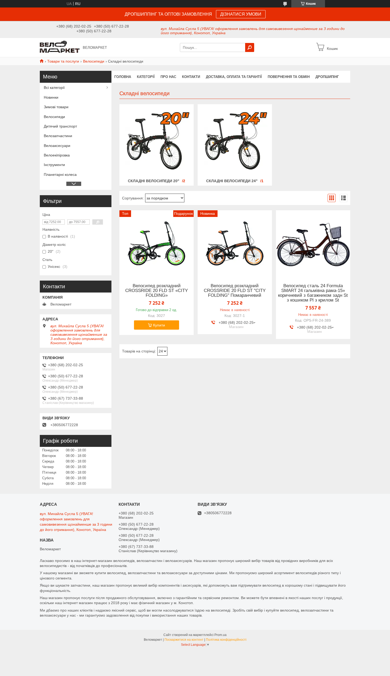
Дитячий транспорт (60, 126)
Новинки (51, 97)
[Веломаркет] (60, 47)
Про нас (168, 77)
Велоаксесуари (57, 145)
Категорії (146, 77)
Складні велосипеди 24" (232, 181)
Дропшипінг (327, 77)
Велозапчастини (58, 136)
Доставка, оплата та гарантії (234, 77)
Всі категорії (54, 87)
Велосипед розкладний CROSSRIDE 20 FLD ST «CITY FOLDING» (156, 291)
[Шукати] (249, 47)
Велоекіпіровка (57, 155)
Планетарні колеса (60, 174)
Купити (159, 325)
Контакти (191, 77)
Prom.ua (220, 635)
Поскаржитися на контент (183, 640)
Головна (122, 77)
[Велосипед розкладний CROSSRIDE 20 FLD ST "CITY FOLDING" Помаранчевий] (235, 243)
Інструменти (54, 165)
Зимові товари (56, 107)
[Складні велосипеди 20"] (156, 141)
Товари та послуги (63, 61)
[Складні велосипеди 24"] (235, 141)
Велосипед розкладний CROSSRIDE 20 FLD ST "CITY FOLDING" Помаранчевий (235, 291)
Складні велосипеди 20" (153, 181)
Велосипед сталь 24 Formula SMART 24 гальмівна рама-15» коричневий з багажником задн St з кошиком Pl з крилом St (313, 293)
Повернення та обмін (289, 77)
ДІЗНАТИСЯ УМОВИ (240, 14)
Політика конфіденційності (226, 640)
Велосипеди (93, 61)
